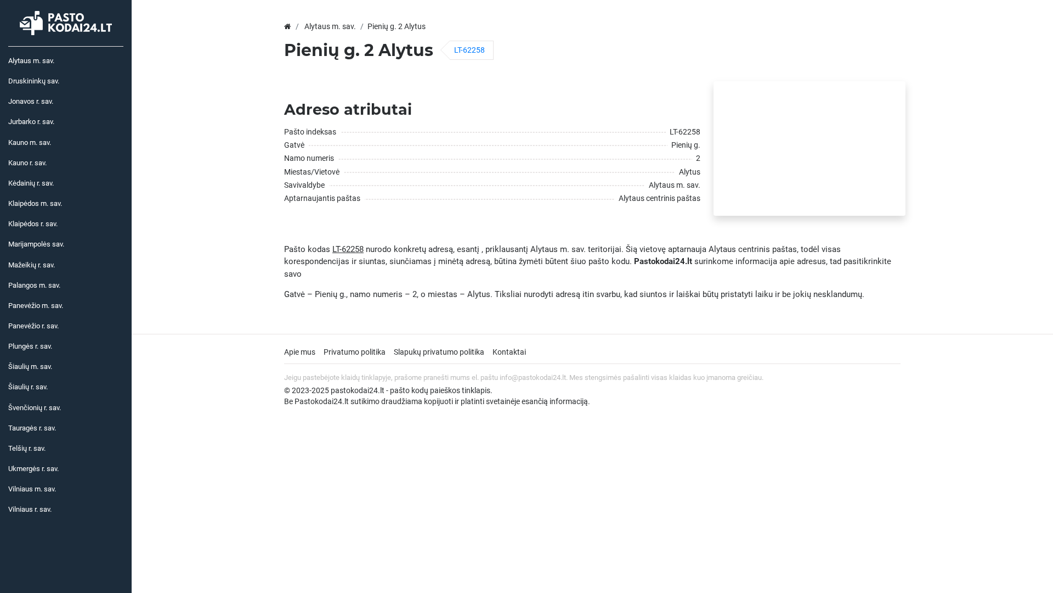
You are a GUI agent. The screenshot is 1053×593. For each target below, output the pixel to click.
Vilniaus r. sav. (30, 509)
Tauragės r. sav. (32, 428)
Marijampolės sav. (36, 244)
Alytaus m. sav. (31, 61)
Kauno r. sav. (27, 163)
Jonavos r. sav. (30, 101)
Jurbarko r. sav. (31, 122)
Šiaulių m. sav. (30, 366)
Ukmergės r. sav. (33, 469)
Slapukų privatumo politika (439, 352)
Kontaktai (509, 352)
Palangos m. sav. (34, 285)
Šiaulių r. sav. (28, 387)
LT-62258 (469, 50)
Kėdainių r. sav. (31, 183)
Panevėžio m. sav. (35, 305)
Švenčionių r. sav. (34, 408)
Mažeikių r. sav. (31, 265)
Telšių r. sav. (27, 448)
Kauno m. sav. (29, 142)
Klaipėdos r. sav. (33, 224)
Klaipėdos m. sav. (35, 203)
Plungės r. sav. (30, 346)
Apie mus (299, 352)
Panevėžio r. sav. (33, 326)
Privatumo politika (355, 352)
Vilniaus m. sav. (32, 489)
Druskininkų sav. (33, 81)
